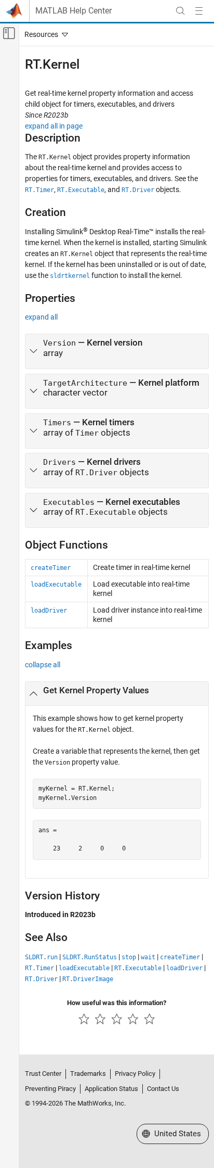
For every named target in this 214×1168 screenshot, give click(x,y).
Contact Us (163, 1089)
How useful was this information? (116, 1003)
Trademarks (88, 1073)
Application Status (111, 1089)
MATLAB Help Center (73, 11)
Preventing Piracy (50, 1089)
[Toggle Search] (180, 11)
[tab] (116, 351)
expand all (41, 317)
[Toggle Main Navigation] (199, 11)
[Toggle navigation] (44, 34)
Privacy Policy (135, 1073)
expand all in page (54, 126)
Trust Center (43, 1073)
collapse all (42, 665)
